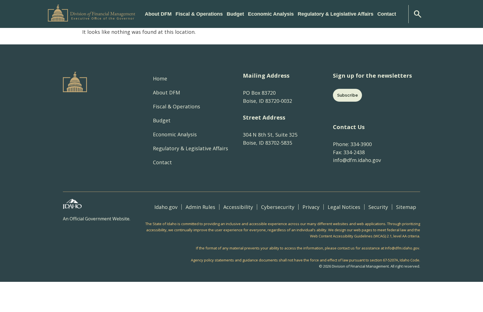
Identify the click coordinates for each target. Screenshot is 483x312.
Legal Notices (344, 207)
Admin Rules (200, 207)
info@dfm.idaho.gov (357, 160)
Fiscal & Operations (176, 106)
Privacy (310, 207)
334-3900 (360, 144)
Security (378, 207)
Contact (386, 14)
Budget (162, 120)
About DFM (166, 92)
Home (160, 78)
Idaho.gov (165, 207)
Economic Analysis (175, 134)
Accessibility (238, 207)
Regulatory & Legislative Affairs (190, 148)
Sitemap (406, 207)
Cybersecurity (277, 207)
